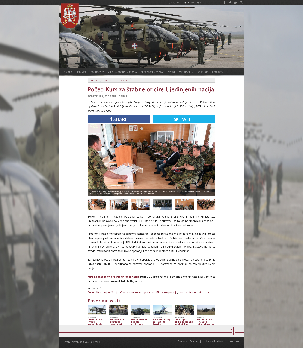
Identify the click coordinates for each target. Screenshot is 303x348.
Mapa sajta (196, 341)
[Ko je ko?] (205, 72)
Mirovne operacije (166, 292)
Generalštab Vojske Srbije (103, 292)
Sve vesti (109, 80)
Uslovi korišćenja (216, 341)
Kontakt (234, 341)
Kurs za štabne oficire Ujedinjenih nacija (113, 276)
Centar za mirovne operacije (137, 292)
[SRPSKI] (184, 2)
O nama (182, 341)
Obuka (124, 80)
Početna (93, 80)
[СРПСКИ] (174, 2)
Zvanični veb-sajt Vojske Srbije (82, 342)
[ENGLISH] (196, 2)
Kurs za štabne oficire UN (194, 292)
